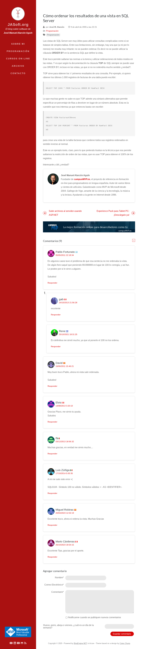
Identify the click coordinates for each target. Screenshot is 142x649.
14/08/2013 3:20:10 (64, 406)
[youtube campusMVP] (18, 643)
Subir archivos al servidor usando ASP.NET (65, 213)
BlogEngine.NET (80, 643)
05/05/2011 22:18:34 (65, 255)
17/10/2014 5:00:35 (64, 473)
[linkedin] (15, 643)
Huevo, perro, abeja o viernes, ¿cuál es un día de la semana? (68, 626)
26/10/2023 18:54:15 (65, 545)
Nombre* (59, 577)
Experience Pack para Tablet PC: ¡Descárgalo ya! (113, 213)
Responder (52, 283)
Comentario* (57, 592)
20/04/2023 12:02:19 (65, 513)
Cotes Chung (125, 643)
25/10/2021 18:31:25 (68, 334)
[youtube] (11, 643)
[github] (22, 643)
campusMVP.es (82, 179)
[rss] (25, 643)
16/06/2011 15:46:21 (65, 366)
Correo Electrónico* (54, 585)
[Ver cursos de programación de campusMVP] (89, 226)
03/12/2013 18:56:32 (65, 442)
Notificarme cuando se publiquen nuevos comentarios (94, 617)
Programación (52, 31)
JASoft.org (18, 24)
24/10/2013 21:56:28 (68, 303)
